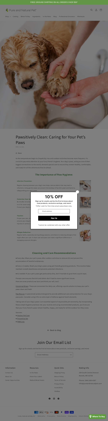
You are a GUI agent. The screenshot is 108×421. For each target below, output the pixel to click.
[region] (54, 2)
